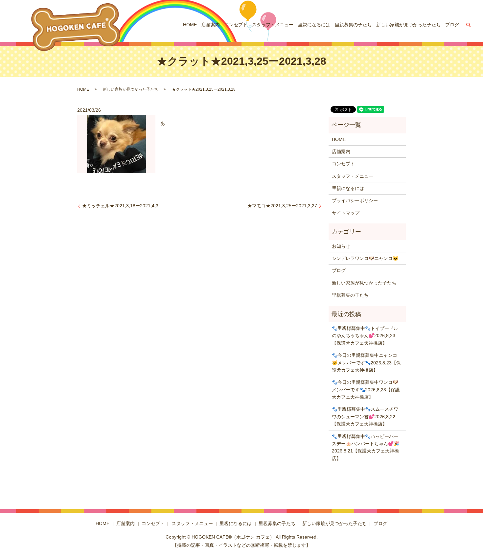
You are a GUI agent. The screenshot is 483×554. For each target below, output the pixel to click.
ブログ (452, 24)
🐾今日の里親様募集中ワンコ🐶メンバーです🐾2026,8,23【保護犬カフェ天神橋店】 (366, 390)
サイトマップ (345, 213)
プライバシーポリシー (355, 200)
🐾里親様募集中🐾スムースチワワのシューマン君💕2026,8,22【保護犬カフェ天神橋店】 (365, 416)
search (468, 25)
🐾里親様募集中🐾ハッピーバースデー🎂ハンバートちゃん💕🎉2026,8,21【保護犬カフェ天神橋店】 (365, 447)
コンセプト (235, 24)
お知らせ (341, 246)
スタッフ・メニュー (272, 24)
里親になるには (314, 24)
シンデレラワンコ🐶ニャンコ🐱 (365, 258)
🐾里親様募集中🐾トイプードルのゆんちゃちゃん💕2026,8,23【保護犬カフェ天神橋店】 (365, 336)
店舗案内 (210, 24)
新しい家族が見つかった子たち (408, 24)
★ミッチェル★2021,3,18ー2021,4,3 (120, 205)
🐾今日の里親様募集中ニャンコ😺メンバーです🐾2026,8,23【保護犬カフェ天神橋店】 (366, 363)
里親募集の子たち (353, 24)
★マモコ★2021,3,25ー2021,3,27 (282, 205)
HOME (190, 24)
